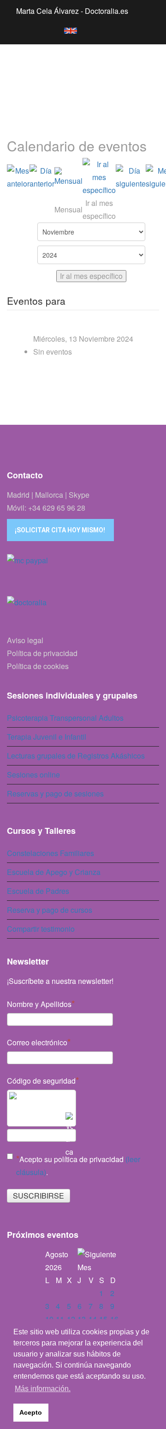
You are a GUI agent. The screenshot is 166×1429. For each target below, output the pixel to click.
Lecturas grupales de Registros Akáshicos (76, 755)
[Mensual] (68, 177)
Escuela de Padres (38, 891)
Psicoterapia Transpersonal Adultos (65, 717)
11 (60, 1319)
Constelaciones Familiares (50, 853)
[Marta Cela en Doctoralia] (83, 612)
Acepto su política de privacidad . (78, 1165)
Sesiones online (33, 774)
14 (93, 1319)
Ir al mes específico (91, 276)
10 (49, 1319)
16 (114, 1319)
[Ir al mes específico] (99, 177)
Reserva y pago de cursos (49, 909)
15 (103, 1319)
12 (71, 1319)
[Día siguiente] (131, 177)
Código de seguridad (41, 1080)
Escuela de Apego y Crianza (54, 872)
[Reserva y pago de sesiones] (83, 572)
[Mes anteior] (18, 177)
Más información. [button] (43, 1389)
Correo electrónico (37, 1042)
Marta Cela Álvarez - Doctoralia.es (72, 11)
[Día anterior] (42, 177)
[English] (66, 29)
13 (81, 1319)
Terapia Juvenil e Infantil (46, 736)
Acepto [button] (30, 1412)
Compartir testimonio (41, 928)
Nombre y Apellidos (39, 1004)
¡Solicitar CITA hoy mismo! (60, 530)
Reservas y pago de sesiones (55, 793)
